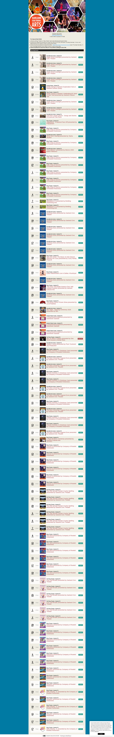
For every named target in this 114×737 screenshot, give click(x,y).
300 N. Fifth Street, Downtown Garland (61, 45)
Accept (101, 733)
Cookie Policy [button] (93, 730)
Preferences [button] (97, 731)
